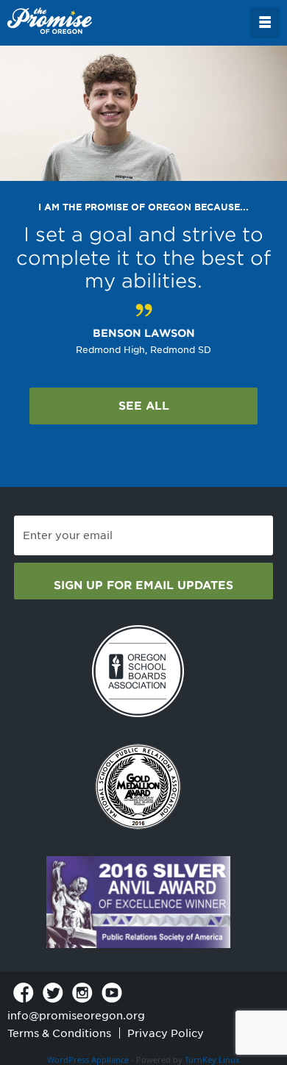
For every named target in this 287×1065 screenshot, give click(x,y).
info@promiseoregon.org (76, 1016)
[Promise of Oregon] (49, 21)
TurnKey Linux (212, 1059)
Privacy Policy (165, 1033)
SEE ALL (143, 406)
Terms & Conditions (59, 1033)
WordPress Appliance (88, 1059)
